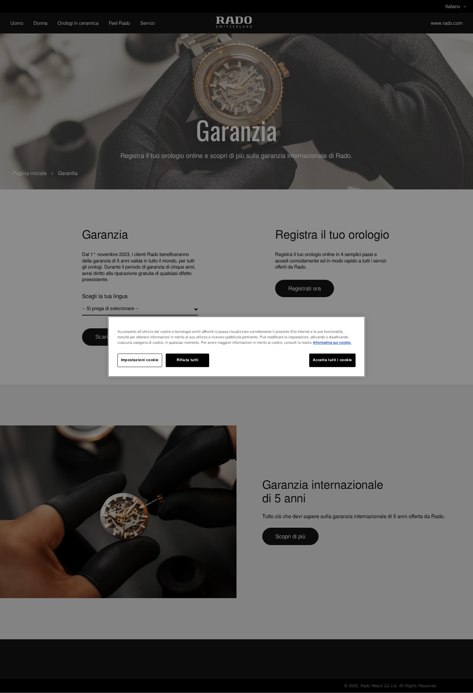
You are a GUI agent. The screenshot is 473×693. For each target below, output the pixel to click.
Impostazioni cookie (140, 360)
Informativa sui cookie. (332, 342)
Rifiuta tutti (187, 360)
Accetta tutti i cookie (332, 360)
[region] (236, 346)
